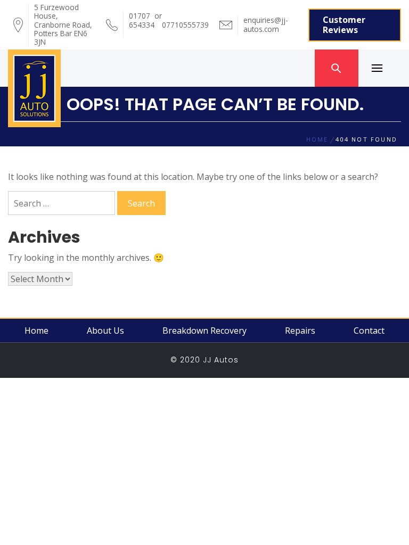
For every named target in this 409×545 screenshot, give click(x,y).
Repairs (300, 330)
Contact (369, 330)
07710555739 (185, 20)
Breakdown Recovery (204, 330)
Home (36, 330)
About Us (105, 330)
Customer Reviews (344, 25)
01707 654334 (141, 25)
